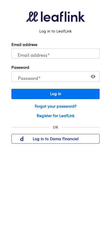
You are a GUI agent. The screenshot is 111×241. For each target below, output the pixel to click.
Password (20, 68)
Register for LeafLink (56, 116)
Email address (24, 45)
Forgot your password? (56, 107)
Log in (55, 94)
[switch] (93, 76)
